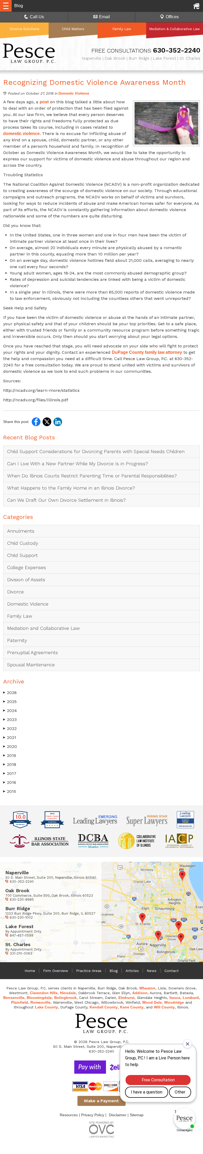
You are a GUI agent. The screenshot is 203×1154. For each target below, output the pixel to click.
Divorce (15, 591)
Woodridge (174, 1002)
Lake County (46, 1007)
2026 (10, 692)
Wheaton (147, 988)
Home (30, 971)
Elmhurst (126, 997)
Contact (171, 971)
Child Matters (73, 29)
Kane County (132, 1007)
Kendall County (104, 1007)
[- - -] (6, 6)
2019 (9, 755)
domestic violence (21, 133)
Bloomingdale (39, 997)
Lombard (191, 997)
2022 (10, 728)
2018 (9, 764)
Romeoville (40, 1002)
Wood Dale (152, 1002)
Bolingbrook (65, 997)
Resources (69, 1115)
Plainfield (19, 1002)
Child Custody (22, 543)
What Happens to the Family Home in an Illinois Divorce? (71, 488)
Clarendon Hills (44, 993)
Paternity (17, 640)
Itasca (174, 997)
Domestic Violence (73, 93)
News (151, 971)
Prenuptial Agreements (32, 652)
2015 (9, 791)
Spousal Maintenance (31, 664)
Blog (113, 971)
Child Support (22, 555)
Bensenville (13, 997)
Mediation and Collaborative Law (43, 628)
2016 (9, 782)
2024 (10, 710)
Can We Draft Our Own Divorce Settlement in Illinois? (66, 500)
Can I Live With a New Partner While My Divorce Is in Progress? (77, 463)
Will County (164, 1007)
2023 (10, 719)
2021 (9, 737)
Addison (139, 993)
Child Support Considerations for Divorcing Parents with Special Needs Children (96, 451)
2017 (9, 773)
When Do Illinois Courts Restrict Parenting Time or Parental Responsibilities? (92, 475)
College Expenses (26, 567)
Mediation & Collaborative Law (174, 29)
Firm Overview (55, 971)
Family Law (121, 29)
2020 (10, 746)
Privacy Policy (92, 1115)
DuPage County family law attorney (147, 352)
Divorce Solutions (24, 29)
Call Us (37, 17)
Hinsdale (68, 993)
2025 (10, 701)
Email (104, 17)
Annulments (20, 531)
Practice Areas (89, 971)
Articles (132, 971)
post (44, 102)
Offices (172, 17)
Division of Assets (26, 579)
